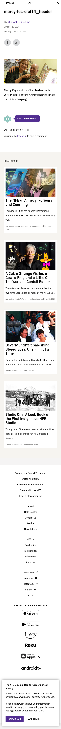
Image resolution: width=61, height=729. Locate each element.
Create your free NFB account (30, 473)
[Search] (58, 3)
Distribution (30, 550)
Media (30, 523)
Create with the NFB (30, 490)
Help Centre (30, 512)
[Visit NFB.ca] (35, 3)
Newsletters (30, 529)
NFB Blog (10, 3)
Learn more (33, 719)
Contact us (30, 517)
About (30, 506)
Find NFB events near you (30, 484)
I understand (15, 719)
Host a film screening (30, 496)
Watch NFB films (30, 479)
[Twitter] (16, 42)
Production (30, 545)
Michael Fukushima (19, 22)
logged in (22, 136)
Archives (30, 562)
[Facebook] (7, 42)
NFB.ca (30, 539)
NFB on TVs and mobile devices (30, 605)
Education (30, 556)
